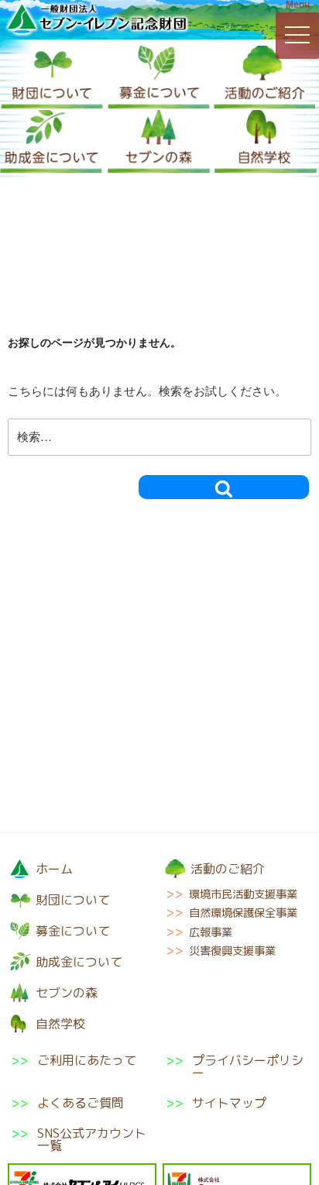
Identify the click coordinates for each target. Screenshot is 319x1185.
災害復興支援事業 (232, 951)
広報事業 (210, 932)
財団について (52, 78)
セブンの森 (159, 142)
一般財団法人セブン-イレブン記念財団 (97, 18)
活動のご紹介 (265, 78)
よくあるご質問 (80, 1103)
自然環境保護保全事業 (243, 913)
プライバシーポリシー (248, 1066)
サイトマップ (229, 1103)
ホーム (54, 868)
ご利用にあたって (86, 1061)
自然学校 (265, 142)
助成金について (51, 142)
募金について (159, 78)
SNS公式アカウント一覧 (91, 1139)
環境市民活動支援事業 (243, 894)
